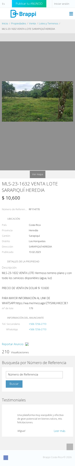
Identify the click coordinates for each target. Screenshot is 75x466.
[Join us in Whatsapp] (34, 457)
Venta (32, 23)
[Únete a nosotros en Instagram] (13, 457)
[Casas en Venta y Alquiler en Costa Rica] (23, 13)
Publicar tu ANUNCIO (29, 3)
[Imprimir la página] (34, 37)
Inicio (5, 23)
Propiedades (18, 23)
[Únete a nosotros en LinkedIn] (27, 457)
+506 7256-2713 (37, 324)
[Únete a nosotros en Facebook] (5, 457)
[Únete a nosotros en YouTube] (20, 457)
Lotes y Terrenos (48, 23)
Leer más (59, 431)
